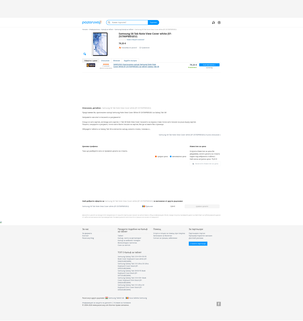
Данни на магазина (106, 68)
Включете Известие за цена (206, 164)
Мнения (116, 60)
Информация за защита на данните (97, 303)
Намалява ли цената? (129, 48)
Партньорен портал (197, 233)
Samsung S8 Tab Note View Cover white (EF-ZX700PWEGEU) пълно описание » (190, 135)
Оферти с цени (90, 60)
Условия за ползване (122, 303)
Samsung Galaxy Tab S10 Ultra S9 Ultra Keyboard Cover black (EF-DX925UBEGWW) (133, 265)
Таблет (120, 236)
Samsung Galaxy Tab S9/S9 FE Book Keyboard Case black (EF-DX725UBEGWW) (131, 273)
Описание (105, 60)
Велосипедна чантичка (127, 243)
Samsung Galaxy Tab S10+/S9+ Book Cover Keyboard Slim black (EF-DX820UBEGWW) (132, 280)
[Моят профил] (219, 22)
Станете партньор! (198, 243)
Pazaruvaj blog (88, 238)
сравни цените (202, 206)
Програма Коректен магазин (200, 236)
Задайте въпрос (130, 60)
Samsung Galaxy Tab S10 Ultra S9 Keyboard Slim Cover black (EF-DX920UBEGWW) (131, 287)
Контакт (85, 236)
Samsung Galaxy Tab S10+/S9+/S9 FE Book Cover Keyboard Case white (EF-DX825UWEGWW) (132, 258)
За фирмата (87, 233)
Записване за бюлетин (162, 236)
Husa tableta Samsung (138, 298)
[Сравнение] (213, 22)
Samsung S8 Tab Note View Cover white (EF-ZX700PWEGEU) (105, 206)
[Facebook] (219, 303)
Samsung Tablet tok (116, 298)
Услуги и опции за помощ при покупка (169, 233)
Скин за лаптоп (124, 245)
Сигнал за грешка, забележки (165, 238)
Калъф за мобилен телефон (129, 240)
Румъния (149, 206)
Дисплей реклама (196, 238)
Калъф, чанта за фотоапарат (129, 238)
